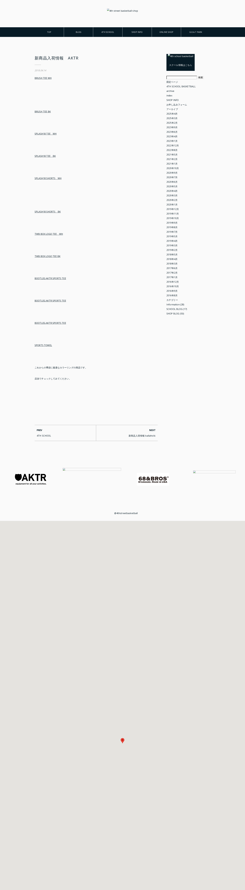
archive (170, 91)
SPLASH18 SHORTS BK (48, 211)
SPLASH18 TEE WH (46, 133)
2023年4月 (172, 136)
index (169, 95)
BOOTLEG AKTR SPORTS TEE (50, 278)
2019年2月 (172, 250)
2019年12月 (172, 209)
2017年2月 (172, 272)
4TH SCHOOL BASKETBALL (181, 86)
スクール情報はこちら (180, 65)
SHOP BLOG (172, 313)
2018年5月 (172, 254)
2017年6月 (172, 268)
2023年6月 (172, 131)
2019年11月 (172, 213)
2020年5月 (172, 186)
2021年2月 (172, 159)
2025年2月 (172, 122)
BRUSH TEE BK (43, 111)
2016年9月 (172, 290)
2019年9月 (172, 222)
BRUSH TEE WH (43, 78)
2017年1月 (172, 277)
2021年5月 (172, 154)
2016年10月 (172, 286)
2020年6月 (172, 181)
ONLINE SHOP (166, 32)
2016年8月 (172, 295)
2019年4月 (172, 240)
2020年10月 (172, 168)
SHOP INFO (137, 32)
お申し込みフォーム (176, 104)
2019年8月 (172, 227)
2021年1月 (172, 163)
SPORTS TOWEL (43, 345)
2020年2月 (172, 200)
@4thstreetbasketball (126, 513)
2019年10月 (172, 218)
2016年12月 (172, 281)
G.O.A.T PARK (195, 32)
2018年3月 (172, 263)
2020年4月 (172, 191)
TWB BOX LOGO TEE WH (49, 234)
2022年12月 (172, 145)
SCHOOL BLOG (174, 309)
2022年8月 (172, 150)
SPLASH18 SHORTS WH (48, 178)
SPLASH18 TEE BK (45, 156)
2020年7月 (172, 177)
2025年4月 (172, 113)
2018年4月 (172, 259)
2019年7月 (172, 231)
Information (173, 304)
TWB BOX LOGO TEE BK (47, 256)
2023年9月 (172, 127)
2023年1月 (172, 141)
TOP (49, 32)
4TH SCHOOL (107, 32)
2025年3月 (172, 118)
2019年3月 (172, 245)
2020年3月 (172, 195)
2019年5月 (172, 236)
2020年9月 (172, 172)
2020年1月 (172, 204)
